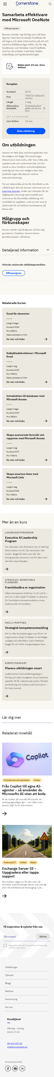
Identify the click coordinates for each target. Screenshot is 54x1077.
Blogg (8, 983)
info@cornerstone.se (17, 1047)
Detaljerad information (20, 250)
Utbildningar (11, 967)
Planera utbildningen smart (23, 668)
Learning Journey (11, 191)
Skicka (43, 936)
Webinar (9, 991)
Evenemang (11, 999)
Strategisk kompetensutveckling (26, 628)
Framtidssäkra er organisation (25, 587)
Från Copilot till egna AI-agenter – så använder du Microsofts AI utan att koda (24, 790)
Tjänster (9, 975)
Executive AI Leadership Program (21, 539)
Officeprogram (13, 273)
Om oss (9, 1007)
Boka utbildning (26, 131)
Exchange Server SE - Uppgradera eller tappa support (20, 872)
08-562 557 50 (14, 1043)
